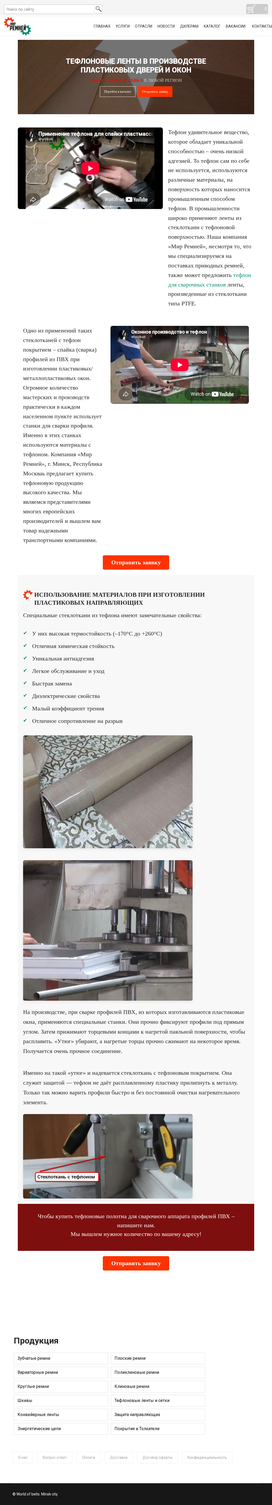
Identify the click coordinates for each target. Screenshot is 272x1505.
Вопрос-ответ (55, 1457)
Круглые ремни (33, 1386)
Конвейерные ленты (38, 1414)
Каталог (212, 26)
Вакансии (235, 26)
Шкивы (25, 1400)
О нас (23, 1457)
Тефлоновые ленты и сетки (141, 1400)
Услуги (123, 26)
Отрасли (143, 26)
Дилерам (189, 26)
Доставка (119, 1457)
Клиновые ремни (131, 1386)
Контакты (262, 26)
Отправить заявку (155, 91)
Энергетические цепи (39, 1428)
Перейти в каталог (117, 91)
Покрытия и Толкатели (136, 1428)
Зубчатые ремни (34, 1358)
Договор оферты (157, 1457)
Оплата (88, 1457)
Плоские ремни (130, 1358)
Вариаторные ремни (38, 1372)
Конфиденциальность (207, 1457)
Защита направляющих (137, 1414)
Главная (102, 26)
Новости (166, 26)
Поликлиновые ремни (136, 1372)
